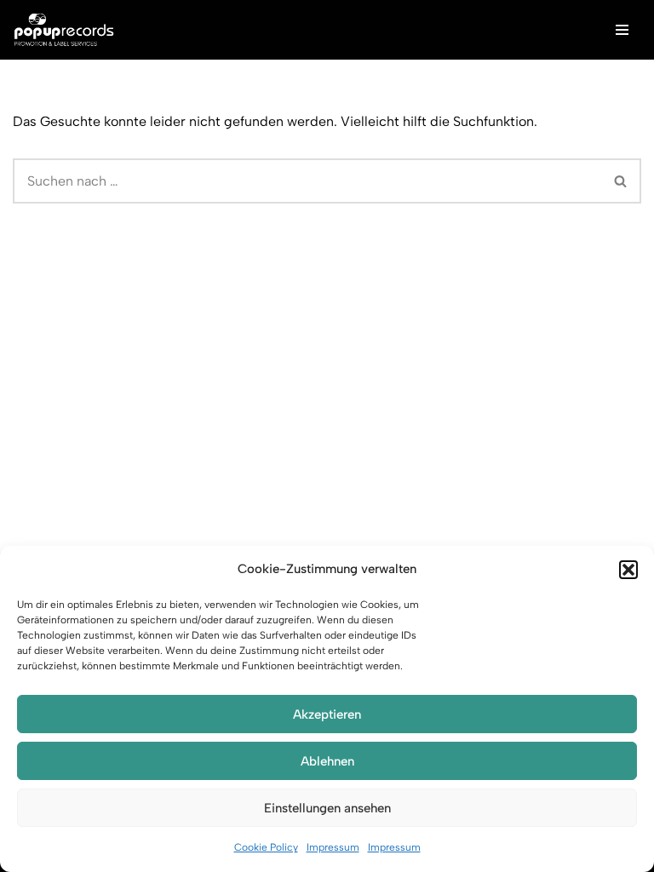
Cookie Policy (266, 847)
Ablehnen (327, 761)
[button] (628, 569)
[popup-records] (64, 30)
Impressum (333, 847)
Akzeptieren (327, 714)
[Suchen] (621, 181)
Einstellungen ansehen (327, 808)
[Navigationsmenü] (622, 29)
